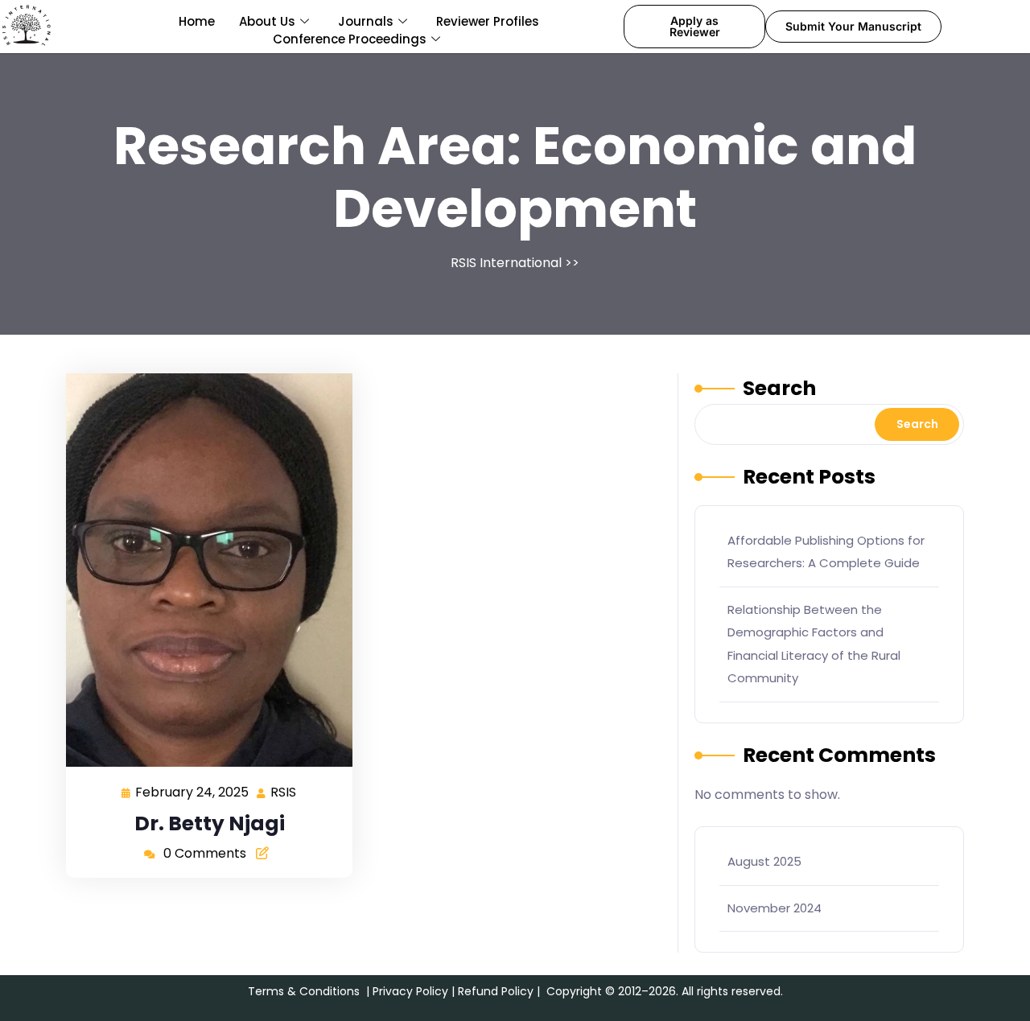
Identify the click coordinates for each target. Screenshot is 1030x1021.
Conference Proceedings (349, 39)
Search (779, 388)
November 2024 (774, 908)
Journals (365, 21)
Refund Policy (496, 991)
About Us (267, 21)
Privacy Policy (410, 991)
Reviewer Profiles (487, 21)
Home (197, 21)
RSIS (284, 791)
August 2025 (764, 861)
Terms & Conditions (304, 991)
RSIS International (506, 262)
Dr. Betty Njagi (209, 823)
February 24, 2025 (192, 791)
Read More (202, 570)
